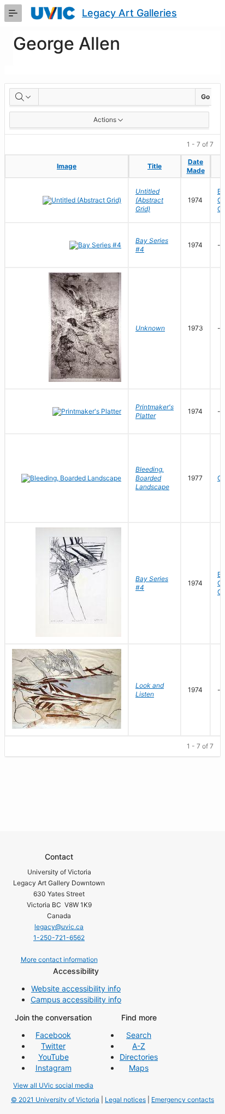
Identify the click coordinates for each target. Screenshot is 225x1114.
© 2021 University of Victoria (55, 1099)
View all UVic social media (53, 1085)
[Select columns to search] (24, 97)
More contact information (59, 959)
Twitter (53, 1046)
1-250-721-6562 (59, 937)
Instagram (53, 1067)
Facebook (53, 1035)
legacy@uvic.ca (59, 926)
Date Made (196, 166)
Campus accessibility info (76, 999)
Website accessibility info (76, 988)
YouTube (53, 1056)
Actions (104, 119)
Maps (139, 1067)
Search (138, 1035)
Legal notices (125, 1099)
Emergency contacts (182, 1099)
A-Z (138, 1046)
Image (66, 166)
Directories (139, 1056)
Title (154, 166)
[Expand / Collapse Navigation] (13, 13)
